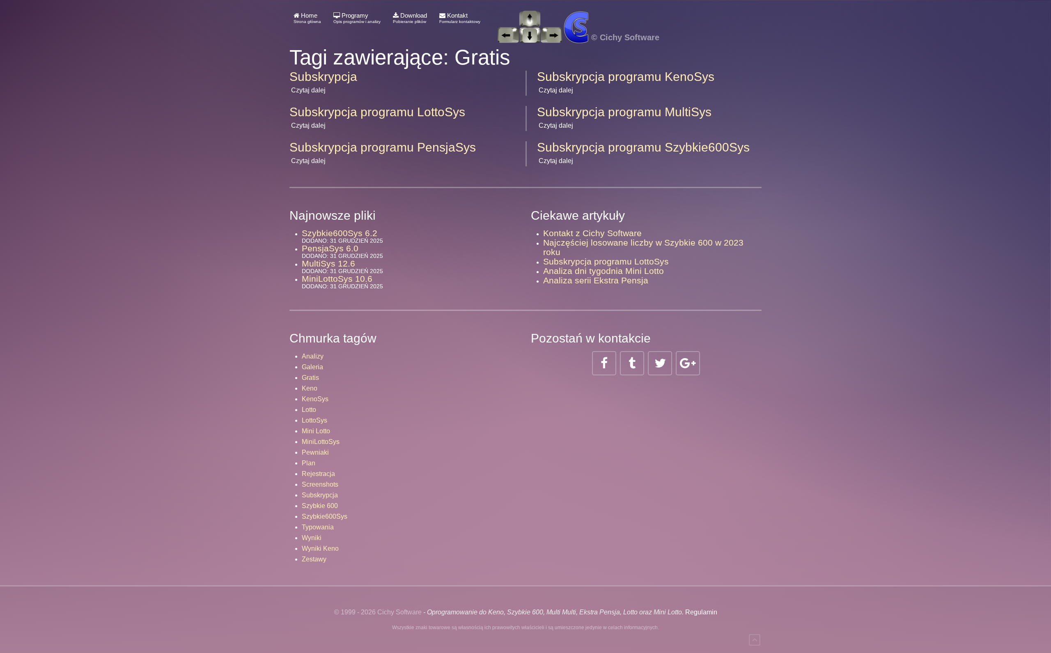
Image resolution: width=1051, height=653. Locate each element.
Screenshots (320, 484)
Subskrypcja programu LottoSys (377, 112)
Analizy (313, 356)
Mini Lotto (316, 431)
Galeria (312, 366)
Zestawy (314, 559)
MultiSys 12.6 (328, 263)
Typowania (318, 527)
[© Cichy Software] (574, 18)
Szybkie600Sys (324, 516)
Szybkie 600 (320, 505)
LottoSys (314, 420)
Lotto (309, 409)
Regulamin (701, 612)
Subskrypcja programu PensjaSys (382, 147)
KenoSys (315, 398)
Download (410, 18)
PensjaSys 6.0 (330, 248)
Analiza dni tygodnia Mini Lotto (603, 271)
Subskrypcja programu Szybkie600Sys (643, 147)
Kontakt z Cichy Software (592, 233)
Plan (308, 463)
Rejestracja (318, 473)
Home (307, 18)
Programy (357, 18)
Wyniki (311, 537)
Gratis (310, 377)
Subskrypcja (323, 76)
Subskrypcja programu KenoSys (625, 76)
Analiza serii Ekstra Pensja (595, 280)
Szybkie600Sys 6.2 (339, 233)
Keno (309, 388)
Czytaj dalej (308, 90)
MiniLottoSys (321, 441)
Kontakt (459, 18)
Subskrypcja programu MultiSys (624, 112)
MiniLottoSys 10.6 (337, 278)
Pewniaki (315, 452)
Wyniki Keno (320, 548)
